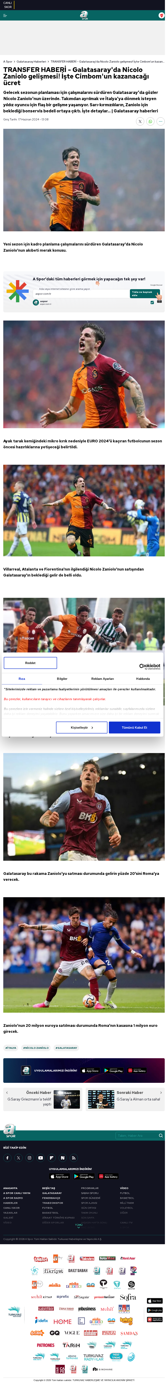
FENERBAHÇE (51, 1198)
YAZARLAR (10, 1212)
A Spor (7, 61)
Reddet (30, 662)
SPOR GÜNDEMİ (90, 1198)
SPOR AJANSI (89, 1203)
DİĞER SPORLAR (53, 1222)
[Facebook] (7, 1158)
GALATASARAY (52, 1193)
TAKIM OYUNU (89, 1212)
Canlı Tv (126, 1222)
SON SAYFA (87, 1217)
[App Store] (90, 1070)
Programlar (90, 1188)
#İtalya (10, 1048)
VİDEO (7, 1222)
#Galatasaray (66, 1048)
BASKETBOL (50, 1212)
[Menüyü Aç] (5, 15)
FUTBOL (47, 1208)
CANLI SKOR (11, 1208)
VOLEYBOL (126, 1208)
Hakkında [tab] (143, 678)
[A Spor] (84, 15)
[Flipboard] (52, 1158)
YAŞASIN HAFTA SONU (94, 1222)
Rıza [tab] (22, 678)
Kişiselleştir (79, 727)
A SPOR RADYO (13, 1198)
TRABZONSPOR (52, 1203)
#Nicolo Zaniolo (36, 1048)
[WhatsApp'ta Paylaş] (150, 121)
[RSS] (74, 1158)
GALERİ (8, 1217)
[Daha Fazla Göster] (161, 121)
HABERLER (10, 1203)
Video (124, 1188)
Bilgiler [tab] (62, 678)
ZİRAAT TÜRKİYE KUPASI (58, 1217)
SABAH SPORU (90, 1193)
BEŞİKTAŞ (48, 1188)
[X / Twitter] (18, 1158)
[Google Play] (113, 1070)
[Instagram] (29, 1158)
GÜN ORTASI (88, 1208)
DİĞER (124, 1212)
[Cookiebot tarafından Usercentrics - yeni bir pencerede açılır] (142, 667)
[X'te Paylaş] (140, 121)
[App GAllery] (137, 1070)
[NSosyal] (63, 1158)
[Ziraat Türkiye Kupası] (162, 15)
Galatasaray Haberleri (31, 61)
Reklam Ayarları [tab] (102, 678)
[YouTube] (40, 1158)
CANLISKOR (7, 5)
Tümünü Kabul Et (134, 727)
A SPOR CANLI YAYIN (16, 1193)
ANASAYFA (10, 1188)
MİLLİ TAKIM (127, 1203)
